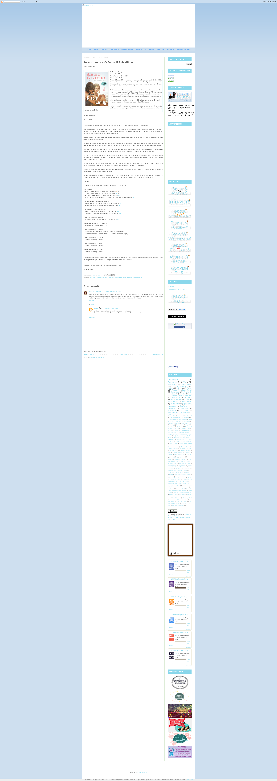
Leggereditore (172, 410)
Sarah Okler (182, 494)
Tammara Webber (180, 459)
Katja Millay (177, 436)
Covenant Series (172, 419)
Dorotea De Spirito (178, 472)
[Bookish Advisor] (180, 102)
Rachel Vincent (183, 419)
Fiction (189, 388)
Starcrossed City (180, 496)
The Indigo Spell (187, 497)
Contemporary (100, 277)
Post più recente (89, 354)
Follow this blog (180, 327)
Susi (176, 564)
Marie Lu (186, 417)
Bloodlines (178, 421)
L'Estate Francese (183, 481)
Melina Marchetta (180, 456)
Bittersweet (186, 468)
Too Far (176, 428)
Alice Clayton (171, 426)
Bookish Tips (141, 49)
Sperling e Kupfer (176, 396)
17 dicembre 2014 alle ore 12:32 (111, 292)
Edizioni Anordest (177, 452)
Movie (169, 437)
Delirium (178, 441)
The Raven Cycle (187, 423)
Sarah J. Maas (175, 403)
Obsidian (189, 456)
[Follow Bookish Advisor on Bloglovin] (177, 310)
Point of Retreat (173, 457)
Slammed (170, 439)
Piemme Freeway (176, 405)
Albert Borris (182, 465)
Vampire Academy (173, 446)
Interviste (115, 49)
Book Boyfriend (172, 432)
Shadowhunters (187, 403)
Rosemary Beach (137, 277)
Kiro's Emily (111, 277)
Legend (188, 425)
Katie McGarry (172, 408)
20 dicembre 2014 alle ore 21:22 (110, 308)
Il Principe (189, 454)
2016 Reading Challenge (179, 597)
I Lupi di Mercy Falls (179, 454)
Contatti (170, 49)
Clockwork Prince (172, 470)
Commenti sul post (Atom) (96, 357)
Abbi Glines (92, 277)
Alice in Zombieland (180, 466)
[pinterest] (169, 78)
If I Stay (172, 425)
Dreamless (177, 474)
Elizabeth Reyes (186, 474)
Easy (169, 452)
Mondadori (188, 396)
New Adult (117, 277)
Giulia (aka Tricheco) (95, 292)
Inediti (105, 277)
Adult (190, 394)
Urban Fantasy (186, 384)
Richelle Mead (172, 412)
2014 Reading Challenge (179, 561)
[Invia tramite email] (105, 275)
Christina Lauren (185, 428)
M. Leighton (177, 485)
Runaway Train (173, 494)
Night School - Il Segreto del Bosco (183, 492)
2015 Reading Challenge (179, 579)
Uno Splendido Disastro (178, 505)
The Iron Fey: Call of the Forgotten (178, 499)
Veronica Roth (171, 415)
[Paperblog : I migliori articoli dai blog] (173, 368)
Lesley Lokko (182, 483)
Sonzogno (186, 445)
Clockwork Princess (185, 450)
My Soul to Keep (173, 487)
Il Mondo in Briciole (175, 479)
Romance (129, 277)
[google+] (169, 81)
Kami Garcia (183, 434)
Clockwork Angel (174, 450)
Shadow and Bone (175, 445)
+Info (187, 780)
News (96, 49)
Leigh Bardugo (185, 412)
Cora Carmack (184, 408)
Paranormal (175, 392)
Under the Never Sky (184, 463)
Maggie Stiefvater (172, 414)
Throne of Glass (184, 414)
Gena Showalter (187, 441)
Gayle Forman (184, 410)
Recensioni (105, 49)
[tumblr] (173, 81)
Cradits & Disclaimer (183, 49)
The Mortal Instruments (174, 423)
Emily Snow (171, 476)
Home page (123, 354)
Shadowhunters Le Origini (181, 437)
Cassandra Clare (176, 397)
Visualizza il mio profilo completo (177, 289)
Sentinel (182, 457)
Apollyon (178, 468)
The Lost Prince (181, 501)
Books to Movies (127, 49)
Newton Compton (179, 386)
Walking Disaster (172, 465)
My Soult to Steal (180, 488)
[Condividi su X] (109, 275)
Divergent (181, 415)
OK (192, 780)
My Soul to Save (184, 487)
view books (188, 576)
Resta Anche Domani (186, 443)
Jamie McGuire (187, 401)
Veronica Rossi (185, 446)
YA (184, 382)
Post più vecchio (158, 354)
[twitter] (171, 76)
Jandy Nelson (173, 443)
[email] (173, 78)
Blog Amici (160, 49)
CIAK (190, 448)
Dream (171, 474)
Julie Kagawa (179, 425)
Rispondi (91, 301)
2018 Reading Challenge (179, 632)
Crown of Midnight (184, 432)
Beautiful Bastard (172, 448)
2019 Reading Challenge (179, 650)
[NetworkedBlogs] (179, 324)
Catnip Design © (142, 772)
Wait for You (184, 406)
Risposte (93, 304)
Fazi (172, 399)
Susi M (96, 308)
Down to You (188, 472)
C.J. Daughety (182, 448)
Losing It (176, 430)
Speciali (151, 49)
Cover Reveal (187, 390)
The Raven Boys (185, 430)
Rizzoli (187, 399)
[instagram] (171, 78)
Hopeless (170, 454)
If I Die (190, 477)
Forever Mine (172, 477)
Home (89, 49)
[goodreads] (173, 76)
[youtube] (171, 81)
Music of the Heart (187, 485)
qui (117, 191)
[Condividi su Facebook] (111, 275)
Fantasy (174, 390)
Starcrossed (180, 439)
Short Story (180, 426)
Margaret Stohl (186, 436)
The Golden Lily (176, 497)
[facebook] (169, 76)
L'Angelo (171, 456)
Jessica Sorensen (175, 417)
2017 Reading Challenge (179, 614)
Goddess (187, 452)
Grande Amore (182, 477)
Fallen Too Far (188, 476)
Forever (170, 430)
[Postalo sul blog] (107, 275)
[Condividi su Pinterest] (113, 275)
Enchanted (179, 476)
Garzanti (178, 399)
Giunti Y (189, 415)
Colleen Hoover (173, 401)
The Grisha (187, 421)
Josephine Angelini (172, 434)
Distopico (182, 394)
